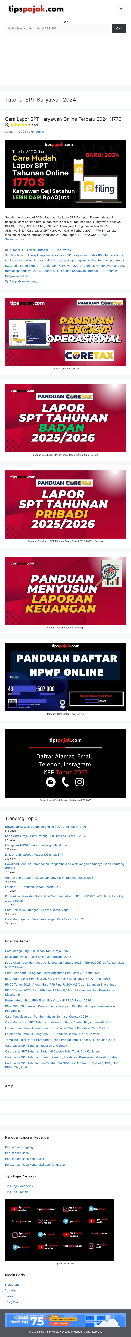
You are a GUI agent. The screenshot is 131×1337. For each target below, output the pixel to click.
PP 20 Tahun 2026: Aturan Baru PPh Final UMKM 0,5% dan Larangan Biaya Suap (60, 984)
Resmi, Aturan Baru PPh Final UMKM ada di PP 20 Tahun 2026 (48, 1000)
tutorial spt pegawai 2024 (22, 271)
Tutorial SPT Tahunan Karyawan (64, 271)
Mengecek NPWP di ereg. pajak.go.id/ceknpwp (37, 845)
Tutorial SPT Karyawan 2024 (60, 265)
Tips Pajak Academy (19, 1186)
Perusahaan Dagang (19, 1147)
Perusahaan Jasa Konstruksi (24, 1159)
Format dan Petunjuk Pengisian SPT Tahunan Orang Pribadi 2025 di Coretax (57, 1028)
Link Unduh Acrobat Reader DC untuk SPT (34, 854)
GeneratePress (93, 1331)
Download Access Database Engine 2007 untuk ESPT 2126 (45, 826)
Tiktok (9, 1296)
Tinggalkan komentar (24, 281)
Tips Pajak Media (17, 1192)
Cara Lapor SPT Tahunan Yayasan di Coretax (36, 1045)
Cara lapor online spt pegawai (30, 255)
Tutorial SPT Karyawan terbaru (103, 265)
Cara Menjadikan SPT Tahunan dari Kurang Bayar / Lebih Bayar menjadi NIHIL (58, 1022)
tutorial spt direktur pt (24, 265)
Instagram (12, 1284)
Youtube (11, 1290)
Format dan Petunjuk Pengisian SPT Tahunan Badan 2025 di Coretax (52, 1034)
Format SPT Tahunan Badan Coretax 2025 (34, 887)
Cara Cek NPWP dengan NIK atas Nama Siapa (37, 910)
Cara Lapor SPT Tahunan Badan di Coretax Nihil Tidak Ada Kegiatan (52, 1051)
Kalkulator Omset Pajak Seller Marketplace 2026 (38, 956)
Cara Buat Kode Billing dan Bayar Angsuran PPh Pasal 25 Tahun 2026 (53, 973)
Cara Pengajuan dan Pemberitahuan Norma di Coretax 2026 (46, 1016)
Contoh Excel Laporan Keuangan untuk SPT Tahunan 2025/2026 (49, 877)
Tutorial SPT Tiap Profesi (54, 250)
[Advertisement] (65, 62)
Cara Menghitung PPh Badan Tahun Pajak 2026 (37, 951)
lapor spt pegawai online (79, 260)
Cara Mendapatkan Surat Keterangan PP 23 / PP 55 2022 (44, 919)
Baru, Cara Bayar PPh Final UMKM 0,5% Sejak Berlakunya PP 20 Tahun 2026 (58, 978)
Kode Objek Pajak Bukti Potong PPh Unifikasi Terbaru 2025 (45, 836)
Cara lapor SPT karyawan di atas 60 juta (80, 255)
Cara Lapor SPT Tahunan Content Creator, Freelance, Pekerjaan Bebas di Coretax (61, 1057)
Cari (65, 22)
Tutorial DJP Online (23, 250)
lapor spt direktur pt (47, 260)
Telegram (11, 1302)
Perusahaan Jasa (17, 1153)
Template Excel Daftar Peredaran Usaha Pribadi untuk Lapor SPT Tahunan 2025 (60, 1040)
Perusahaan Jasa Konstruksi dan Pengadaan (36, 1164)
